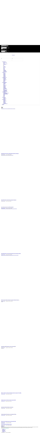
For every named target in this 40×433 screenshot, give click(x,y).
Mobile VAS (5, 87)
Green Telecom (5, 71)
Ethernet (4, 85)
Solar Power (5, 70)
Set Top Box (5, 78)
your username (8, 47)
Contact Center (5, 92)
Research (4, 100)
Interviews (4, 101)
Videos (3, 104)
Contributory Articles (5, 103)
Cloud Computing (5, 62)
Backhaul (4, 83)
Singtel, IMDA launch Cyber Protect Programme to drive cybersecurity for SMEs (11, 253)
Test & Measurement (5, 91)
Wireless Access (5, 79)
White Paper (5, 102)
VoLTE (4, 69)
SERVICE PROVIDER (4, 82)
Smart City (5, 80)
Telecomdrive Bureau (3, 154)
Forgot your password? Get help (4, 49)
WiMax (4, 68)
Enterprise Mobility (5, 93)
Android (4, 75)
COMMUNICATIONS (4, 77)
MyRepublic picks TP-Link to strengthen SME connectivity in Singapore (10, 153)
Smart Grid (5, 64)
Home (1, 106)
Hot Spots (4, 86)
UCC (4, 96)
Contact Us (3, 431)
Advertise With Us (4, 429)
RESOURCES (3, 99)
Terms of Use (3, 430)
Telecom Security (5, 90)
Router (4, 94)
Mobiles (4, 74)
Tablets (4, 73)
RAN (4, 89)
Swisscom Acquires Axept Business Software (6, 424)
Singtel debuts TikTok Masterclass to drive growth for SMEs (8, 346)
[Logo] (6, 60)
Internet (4, 98)
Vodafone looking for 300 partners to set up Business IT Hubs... (8, 414)
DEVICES (3, 72)
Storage (4, 95)
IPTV (4, 81)
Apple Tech (5, 76)
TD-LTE (4, 66)
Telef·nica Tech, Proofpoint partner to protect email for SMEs (8, 421)
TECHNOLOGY (4, 61)
